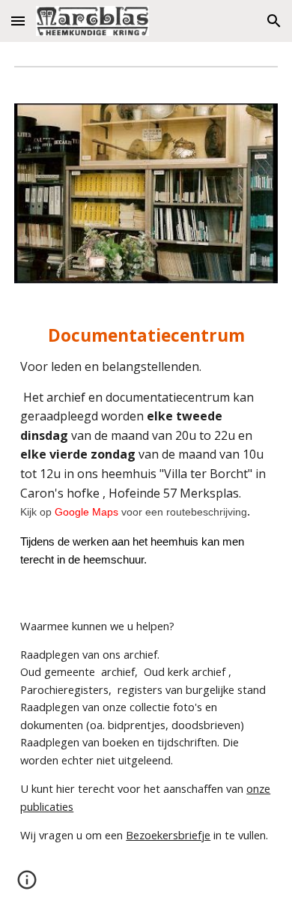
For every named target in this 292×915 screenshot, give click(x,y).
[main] (146, 447)
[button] (18, 20)
